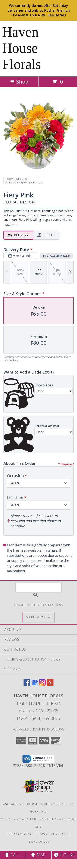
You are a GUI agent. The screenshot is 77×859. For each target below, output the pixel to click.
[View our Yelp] (50, 684)
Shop (22, 81)
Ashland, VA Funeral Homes (26, 804)
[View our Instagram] (42, 684)
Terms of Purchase (51, 834)
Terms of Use (38, 841)
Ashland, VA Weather (18, 819)
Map (40, 855)
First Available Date (56, 256)
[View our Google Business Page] (34, 684)
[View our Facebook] (27, 684)
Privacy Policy (19, 834)
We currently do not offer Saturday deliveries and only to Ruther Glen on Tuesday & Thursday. (38, 10)
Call (14, 855)
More (9, 225)
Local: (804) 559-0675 (38, 718)
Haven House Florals (21, 48)
